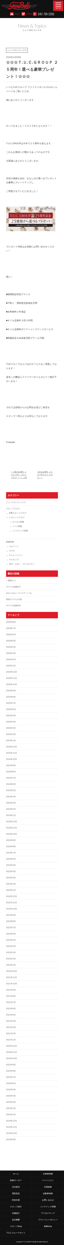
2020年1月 (11, 1114)
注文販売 (16, 1187)
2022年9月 (11, 915)
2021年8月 (11, 996)
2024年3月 (11, 803)
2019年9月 (11, 1139)
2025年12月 (11, 672)
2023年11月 (11, 828)
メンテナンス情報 (20, 531)
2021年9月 (11, 990)
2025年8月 (11, 697)
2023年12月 (11, 821)
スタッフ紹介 (16, 1206)
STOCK (17, 13)
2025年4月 (11, 722)
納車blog (48, 1226)
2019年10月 (11, 1133)
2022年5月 (11, 940)
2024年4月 (11, 796)
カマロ (12, 551)
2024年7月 (11, 778)
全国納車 (48, 1187)
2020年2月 (11, 1108)
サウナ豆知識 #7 (13, 587)
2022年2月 (11, 959)
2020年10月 (11, 1058)
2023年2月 (11, 884)
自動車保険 (48, 1193)
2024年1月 (11, 815)
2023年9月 (11, 840)
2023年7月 (11, 853)
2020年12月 (11, 1046)
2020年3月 (11, 1102)
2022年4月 (11, 946)
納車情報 (10, 542)
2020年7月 (11, 1077)
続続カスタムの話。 (15, 599)
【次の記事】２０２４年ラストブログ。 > (45, 475)
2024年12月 (11, 747)
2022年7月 (11, 927)
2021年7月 (11, 1002)
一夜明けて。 (12, 580)
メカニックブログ (17, 517)
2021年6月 (11, 1008)
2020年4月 (11, 1096)
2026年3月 (11, 653)
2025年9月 (11, 691)
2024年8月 (11, 772)
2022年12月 (11, 896)
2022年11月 (11, 902)
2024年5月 (11, 790)
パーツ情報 (17, 526)
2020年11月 (11, 1052)
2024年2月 (11, 809)
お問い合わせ (48, 1200)
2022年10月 (11, 909)
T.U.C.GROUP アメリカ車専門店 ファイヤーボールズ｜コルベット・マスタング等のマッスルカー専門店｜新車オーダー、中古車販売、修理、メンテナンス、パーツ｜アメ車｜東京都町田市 (25, 5)
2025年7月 (11, 703)
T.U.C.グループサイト (16, 1233)
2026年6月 (11, 634)
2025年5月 (11, 715)
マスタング (14, 559)
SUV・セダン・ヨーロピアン (22, 564)
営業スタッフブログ (18, 513)
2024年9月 (11, 765)
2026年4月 (11, 647)
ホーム (16, 1174)
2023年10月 (11, 834)
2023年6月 (11, 859)
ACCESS (28, 13)
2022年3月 (11, 952)
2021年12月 (11, 971)
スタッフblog (16, 1226)
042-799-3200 (46, 14)
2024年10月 (11, 759)
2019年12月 (11, 1121)
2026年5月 (11, 641)
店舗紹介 (16, 1213)
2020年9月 (11, 1065)
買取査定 (16, 1193)
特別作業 (16, 1200)
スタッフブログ (13, 508)
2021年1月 (11, 1040)
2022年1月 (11, 965)
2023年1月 (11, 890)
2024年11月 (11, 753)
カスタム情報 (18, 522)
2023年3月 (11, 878)
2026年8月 (11, 622)
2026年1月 (11, 666)
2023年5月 (11, 865)
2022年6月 (11, 934)
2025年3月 (11, 728)
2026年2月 (11, 659)
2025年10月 (11, 684)
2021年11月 (11, 977)
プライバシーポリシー (48, 1220)
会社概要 (16, 1220)
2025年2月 (11, 734)
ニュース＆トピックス (16, 502)
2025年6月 (11, 709)
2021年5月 (11, 1015)
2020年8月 (11, 1071)
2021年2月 (11, 1033)
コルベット (14, 546)
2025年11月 (11, 678)
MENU (58, 5)
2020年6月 (11, 1083)
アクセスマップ (48, 1213)
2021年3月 (11, 1027)
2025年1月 (11, 740)
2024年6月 (11, 784)
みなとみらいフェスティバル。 (20, 593)
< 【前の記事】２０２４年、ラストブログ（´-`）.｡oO (19, 475)
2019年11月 (11, 1127)
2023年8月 (11, 846)
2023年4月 (11, 871)
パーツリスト (48, 1180)
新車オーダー (16, 1180)
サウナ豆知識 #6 (13, 605)
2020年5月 (11, 1089)
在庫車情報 (48, 1174)
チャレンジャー (16, 555)
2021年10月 (11, 984)
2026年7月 (11, 628)
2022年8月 (11, 921)
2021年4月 (11, 1021)
